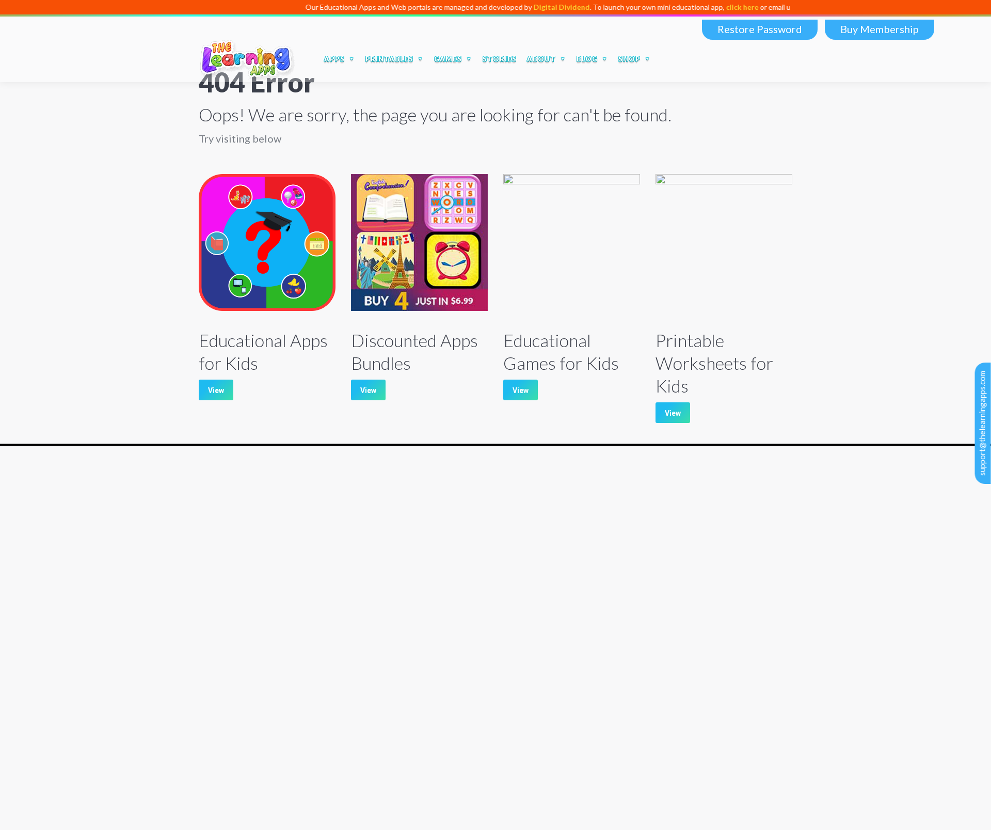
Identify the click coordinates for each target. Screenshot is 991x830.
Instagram (757, 59)
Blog (207, 617)
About (210, 592)
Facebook (692, 59)
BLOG (587, 59)
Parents (212, 630)
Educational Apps (230, 713)
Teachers (215, 643)
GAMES (448, 59)
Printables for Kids (232, 752)
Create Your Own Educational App (259, 739)
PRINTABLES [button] (389, 59)
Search (669, 59)
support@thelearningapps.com (982, 423)
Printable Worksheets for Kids (714, 363)
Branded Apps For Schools (245, 700)
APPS (334, 59)
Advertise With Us (231, 687)
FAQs (209, 604)
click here (724, 7)
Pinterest (779, 59)
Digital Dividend (543, 7)
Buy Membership (879, 29)
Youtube (735, 59)
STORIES (500, 59)
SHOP (629, 59)
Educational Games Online (245, 726)
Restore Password (759, 29)
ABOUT (541, 59)
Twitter (714, 59)
